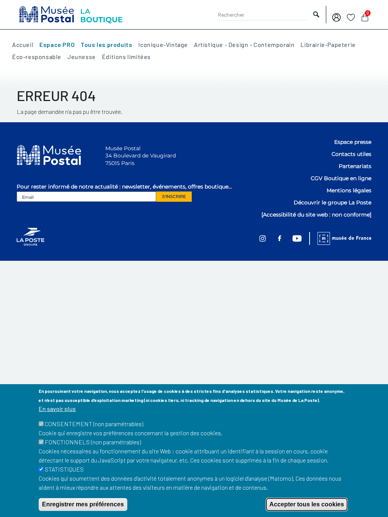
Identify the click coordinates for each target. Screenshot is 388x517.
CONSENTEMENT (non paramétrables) (94, 423)
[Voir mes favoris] (351, 16)
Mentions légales (349, 190)
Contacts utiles (351, 154)
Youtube (297, 238)
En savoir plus (57, 408)
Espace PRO (57, 45)
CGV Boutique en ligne (341, 178)
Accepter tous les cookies (306, 504)
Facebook (279, 238)
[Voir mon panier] (365, 16)
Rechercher (316, 14)
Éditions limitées (126, 57)
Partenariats (355, 166)
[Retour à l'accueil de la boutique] (70, 13)
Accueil (22, 45)
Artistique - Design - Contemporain (244, 45)
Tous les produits (106, 45)
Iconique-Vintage (163, 45)
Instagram (262, 238)
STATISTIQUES (64, 469)
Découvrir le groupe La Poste (332, 202)
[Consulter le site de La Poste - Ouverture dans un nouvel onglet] (30, 236)
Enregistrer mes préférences (83, 504)
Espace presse (352, 142)
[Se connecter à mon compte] (336, 16)
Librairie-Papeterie (327, 45)
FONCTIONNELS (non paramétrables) (93, 441)
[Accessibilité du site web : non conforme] (316, 214)
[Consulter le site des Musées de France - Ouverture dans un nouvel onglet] (340, 238)
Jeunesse (81, 57)
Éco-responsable (36, 57)
